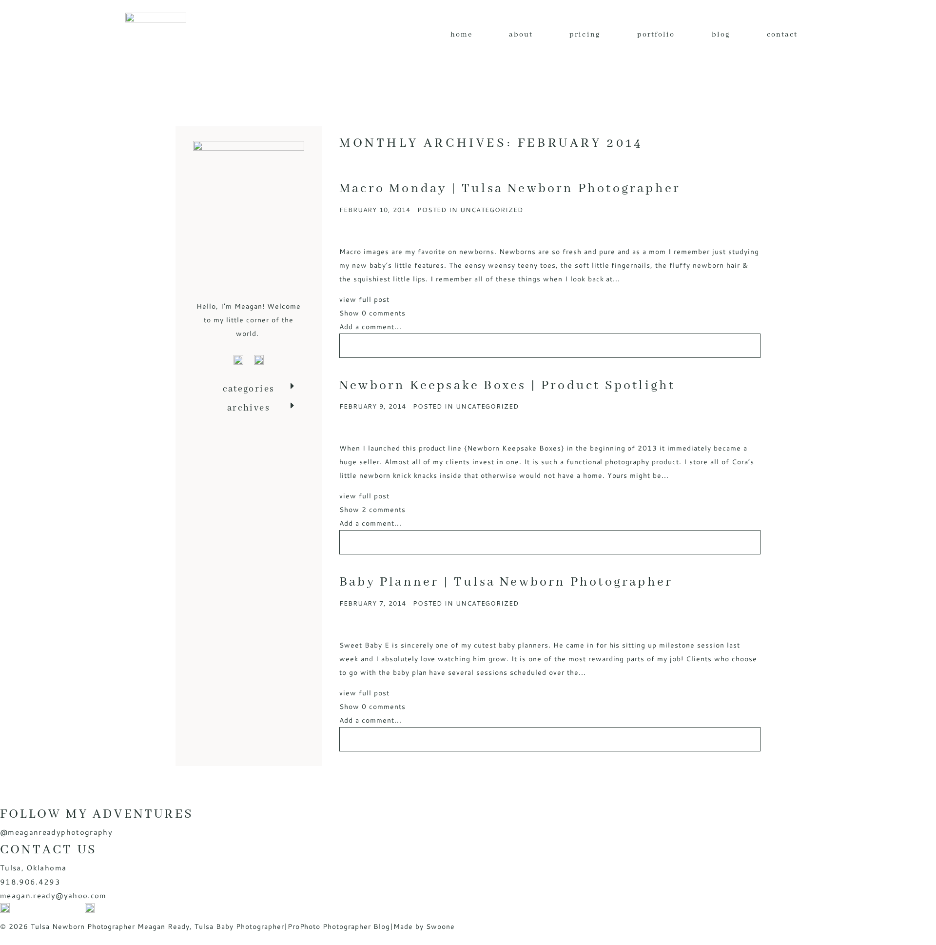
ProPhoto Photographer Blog (339, 926)
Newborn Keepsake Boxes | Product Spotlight (507, 385)
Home (461, 34)
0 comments (372, 313)
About (521, 34)
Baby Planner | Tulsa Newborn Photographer (506, 582)
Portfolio (656, 34)
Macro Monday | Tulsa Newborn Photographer (510, 188)
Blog (721, 34)
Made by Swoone (424, 926)
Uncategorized (491, 209)
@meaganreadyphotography (56, 832)
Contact (782, 34)
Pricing (585, 34)
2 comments (372, 509)
